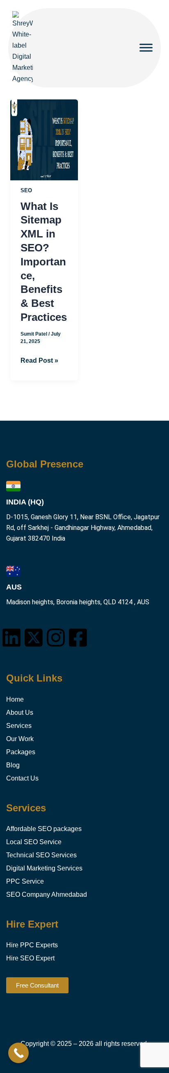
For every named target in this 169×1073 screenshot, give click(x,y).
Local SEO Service (34, 841)
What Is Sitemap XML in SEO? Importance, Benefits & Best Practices (44, 261)
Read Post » (39, 359)
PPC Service (25, 881)
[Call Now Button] (18, 1053)
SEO (26, 190)
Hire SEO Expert (30, 958)
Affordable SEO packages (44, 828)
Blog (13, 765)
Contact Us (22, 778)
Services (19, 725)
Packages (20, 751)
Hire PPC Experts (32, 945)
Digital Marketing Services (44, 868)
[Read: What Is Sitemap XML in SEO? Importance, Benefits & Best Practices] (44, 139)
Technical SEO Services (41, 855)
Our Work (20, 738)
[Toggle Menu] (146, 48)
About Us (19, 712)
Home (15, 699)
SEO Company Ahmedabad (46, 894)
